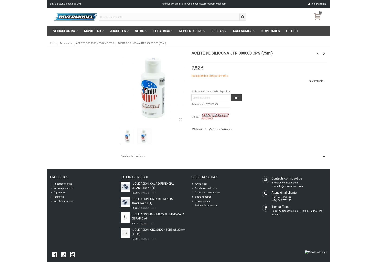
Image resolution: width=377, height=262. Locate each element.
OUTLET (292, 31)
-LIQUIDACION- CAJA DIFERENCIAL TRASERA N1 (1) (153, 201)
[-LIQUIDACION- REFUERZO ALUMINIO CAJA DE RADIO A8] (125, 217)
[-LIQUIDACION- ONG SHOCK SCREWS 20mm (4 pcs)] (125, 233)
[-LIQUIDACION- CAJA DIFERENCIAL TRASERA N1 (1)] (125, 202)
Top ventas (59, 192)
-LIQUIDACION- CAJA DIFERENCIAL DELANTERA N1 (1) (153, 185)
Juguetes (118, 31)
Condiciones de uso (206, 188)
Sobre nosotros (203, 196)
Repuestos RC (190, 31)
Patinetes (59, 196)
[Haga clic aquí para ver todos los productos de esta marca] (215, 116)
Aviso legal (201, 183)
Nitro (139, 31)
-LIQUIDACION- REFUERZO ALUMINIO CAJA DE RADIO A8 (158, 216)
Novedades (270, 31)
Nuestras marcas (63, 201)
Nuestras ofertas (63, 183)
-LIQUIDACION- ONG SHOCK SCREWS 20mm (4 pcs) (159, 231)
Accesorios (242, 31)
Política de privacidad (206, 205)
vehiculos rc (64, 31)
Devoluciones (202, 201)
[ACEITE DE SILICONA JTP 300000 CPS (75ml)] (181, 120)
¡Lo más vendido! (134, 177)
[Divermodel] (75, 16)
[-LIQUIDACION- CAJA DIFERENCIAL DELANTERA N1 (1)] (125, 187)
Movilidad (92, 31)
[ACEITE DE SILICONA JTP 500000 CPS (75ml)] (318, 54)
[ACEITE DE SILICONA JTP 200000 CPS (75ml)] (324, 54)
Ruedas (217, 31)
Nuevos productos (63, 188)
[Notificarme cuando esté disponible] (236, 97)
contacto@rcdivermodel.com (210, 3)
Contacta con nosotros (207, 192)
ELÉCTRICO (161, 31)
